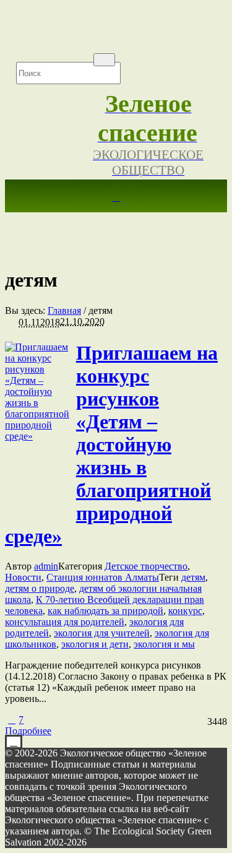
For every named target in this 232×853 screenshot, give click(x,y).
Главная (64, 310)
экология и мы (164, 644)
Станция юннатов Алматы (102, 577)
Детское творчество (146, 566)
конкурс (185, 610)
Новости (23, 577)
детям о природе (39, 588)
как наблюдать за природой (105, 610)
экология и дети (95, 644)
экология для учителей (102, 633)
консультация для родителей (64, 622)
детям (193, 577)
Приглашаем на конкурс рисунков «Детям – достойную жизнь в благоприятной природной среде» (111, 444)
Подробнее (28, 730)
